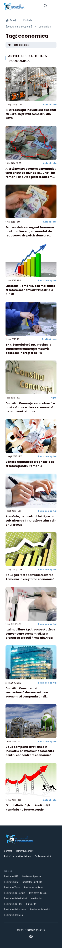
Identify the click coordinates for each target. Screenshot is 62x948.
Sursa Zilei (31, 904)
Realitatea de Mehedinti (15, 898)
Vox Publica (37, 898)
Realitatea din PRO (13, 904)
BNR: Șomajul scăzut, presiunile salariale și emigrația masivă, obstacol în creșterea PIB (28, 349)
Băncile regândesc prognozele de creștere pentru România (30, 464)
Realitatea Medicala (33, 887)
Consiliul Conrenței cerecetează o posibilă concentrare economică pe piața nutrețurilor (30, 407)
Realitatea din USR (38, 893)
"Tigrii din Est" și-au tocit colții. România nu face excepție (28, 807)
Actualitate (49, 104)
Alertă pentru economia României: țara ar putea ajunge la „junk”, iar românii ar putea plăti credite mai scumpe (31, 175)
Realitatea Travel (12, 887)
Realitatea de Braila (13, 915)
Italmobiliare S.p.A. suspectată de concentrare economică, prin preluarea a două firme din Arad (30, 634)
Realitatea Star (11, 882)
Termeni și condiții (25, 851)
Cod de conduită (43, 856)
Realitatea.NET (11, 876)
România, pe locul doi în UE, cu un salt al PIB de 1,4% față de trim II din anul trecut (31, 520)
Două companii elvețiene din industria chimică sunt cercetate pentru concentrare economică (30, 751)
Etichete (27, 20)
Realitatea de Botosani (15, 909)
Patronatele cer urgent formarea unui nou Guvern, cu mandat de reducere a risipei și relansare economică (30, 233)
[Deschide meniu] (55, 6)
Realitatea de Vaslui (40, 909)
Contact (8, 851)
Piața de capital (47, 280)
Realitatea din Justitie (14, 893)
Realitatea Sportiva (31, 876)
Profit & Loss (49, 339)
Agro (53, 397)
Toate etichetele (20, 44)
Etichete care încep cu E (19, 26)
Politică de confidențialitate (17, 856)
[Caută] (45, 6)
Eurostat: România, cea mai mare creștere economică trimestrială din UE (30, 290)
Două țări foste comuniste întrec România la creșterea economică (30, 577)
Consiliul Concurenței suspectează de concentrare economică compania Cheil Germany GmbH (27, 694)
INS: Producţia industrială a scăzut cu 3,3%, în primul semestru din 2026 (31, 114)
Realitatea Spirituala (32, 882)
